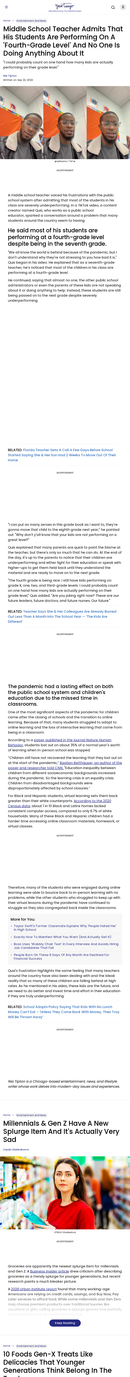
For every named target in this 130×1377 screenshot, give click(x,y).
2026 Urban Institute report (34, 1289)
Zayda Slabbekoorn (16, 1149)
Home (6, 20)
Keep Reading (65, 1323)
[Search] (112, 7)
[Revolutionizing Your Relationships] (65, 6)
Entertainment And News (31, 20)
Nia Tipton (10, 75)
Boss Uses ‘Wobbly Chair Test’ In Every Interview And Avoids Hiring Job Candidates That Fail (66, 946)
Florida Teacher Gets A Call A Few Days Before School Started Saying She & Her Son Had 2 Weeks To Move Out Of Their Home (62, 455)
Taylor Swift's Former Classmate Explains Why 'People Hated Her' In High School (65, 927)
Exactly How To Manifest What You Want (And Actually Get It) (63, 937)
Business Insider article (49, 1271)
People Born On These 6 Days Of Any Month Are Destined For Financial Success (62, 956)
